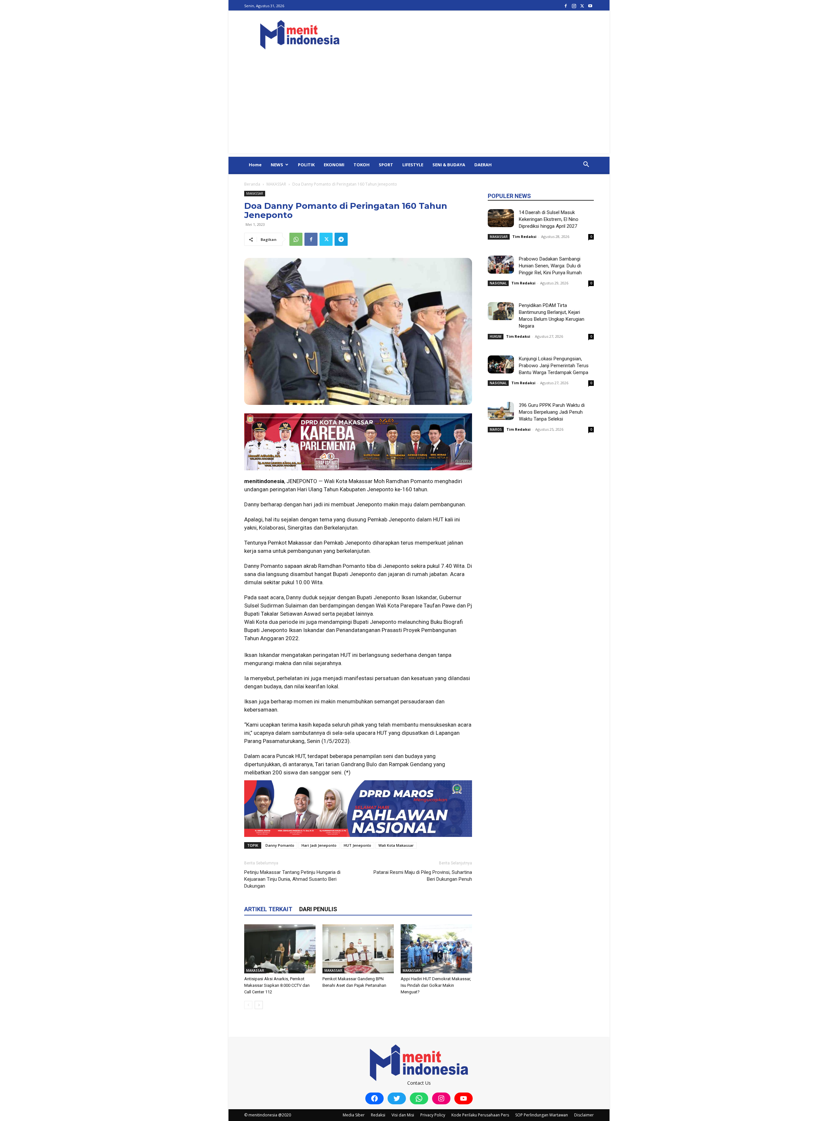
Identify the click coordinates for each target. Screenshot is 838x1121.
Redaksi (378, 1115)
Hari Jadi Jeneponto (319, 845)
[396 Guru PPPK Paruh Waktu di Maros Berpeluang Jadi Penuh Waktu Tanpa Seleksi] (501, 411)
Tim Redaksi (524, 236)
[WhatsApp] (295, 239)
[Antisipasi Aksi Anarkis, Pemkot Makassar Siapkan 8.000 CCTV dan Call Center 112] (280, 948)
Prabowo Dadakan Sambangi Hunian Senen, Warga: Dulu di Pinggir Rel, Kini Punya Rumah (550, 266)
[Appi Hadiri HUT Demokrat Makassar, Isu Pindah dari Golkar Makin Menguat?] (436, 948)
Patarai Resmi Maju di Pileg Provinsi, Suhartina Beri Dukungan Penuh (422, 875)
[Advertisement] (419, 108)
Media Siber (354, 1115)
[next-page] (259, 1005)
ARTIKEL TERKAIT (268, 909)
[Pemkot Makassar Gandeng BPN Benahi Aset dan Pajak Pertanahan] (358, 948)
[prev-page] (248, 1005)
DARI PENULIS (318, 909)
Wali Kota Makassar (396, 845)
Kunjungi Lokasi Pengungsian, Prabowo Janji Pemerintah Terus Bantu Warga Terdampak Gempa (554, 365)
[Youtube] (590, 5)
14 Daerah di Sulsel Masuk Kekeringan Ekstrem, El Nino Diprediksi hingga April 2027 (548, 219)
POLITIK (306, 165)
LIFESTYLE (412, 165)
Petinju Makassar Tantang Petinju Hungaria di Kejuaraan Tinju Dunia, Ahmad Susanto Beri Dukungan (292, 879)
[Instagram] (573, 5)
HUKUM (495, 336)
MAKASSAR (276, 184)
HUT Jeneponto (357, 845)
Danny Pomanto (279, 845)
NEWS (277, 165)
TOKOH (362, 165)
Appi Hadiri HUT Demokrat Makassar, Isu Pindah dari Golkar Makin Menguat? (436, 985)
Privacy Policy (432, 1115)
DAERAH (483, 165)
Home (255, 165)
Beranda (252, 184)
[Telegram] (341, 239)
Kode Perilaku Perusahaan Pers (480, 1115)
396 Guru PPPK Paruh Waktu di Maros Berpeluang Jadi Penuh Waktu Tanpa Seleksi (552, 412)
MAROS (496, 429)
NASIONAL (498, 283)
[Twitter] (582, 5)
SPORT (386, 165)
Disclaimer (584, 1115)
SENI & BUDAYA (448, 165)
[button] (586, 165)
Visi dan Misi (403, 1115)
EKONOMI (334, 165)
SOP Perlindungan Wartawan (541, 1115)
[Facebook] (565, 5)
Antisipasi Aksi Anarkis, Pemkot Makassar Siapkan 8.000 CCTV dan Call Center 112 (277, 985)
